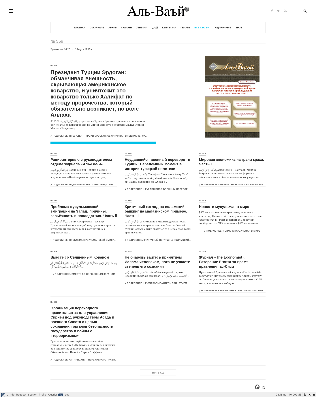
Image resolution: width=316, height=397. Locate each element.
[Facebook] (272, 11)
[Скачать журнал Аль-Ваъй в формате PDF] (232, 97)
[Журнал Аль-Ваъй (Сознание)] (158, 11)
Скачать (126, 27)
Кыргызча (169, 27)
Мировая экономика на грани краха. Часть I (231, 162)
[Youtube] (285, 11)
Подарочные (222, 27)
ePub (239, 27)
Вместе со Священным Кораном (79, 257)
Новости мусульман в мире (224, 206)
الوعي (155, 27)
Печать (185, 27)
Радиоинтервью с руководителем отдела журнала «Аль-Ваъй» (81, 162)
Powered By (260, 387)
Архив (112, 27)
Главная (79, 27)
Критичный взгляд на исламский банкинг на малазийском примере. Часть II (156, 211)
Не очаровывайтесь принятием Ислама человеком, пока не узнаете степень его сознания (157, 261)
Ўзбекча (141, 27)
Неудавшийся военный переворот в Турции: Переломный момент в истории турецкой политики (157, 164)
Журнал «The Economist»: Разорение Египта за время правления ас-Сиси (224, 261)
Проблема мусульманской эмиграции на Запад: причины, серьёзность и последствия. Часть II (83, 211)
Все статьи (201, 27)
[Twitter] (278, 11)
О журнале (97, 27)
